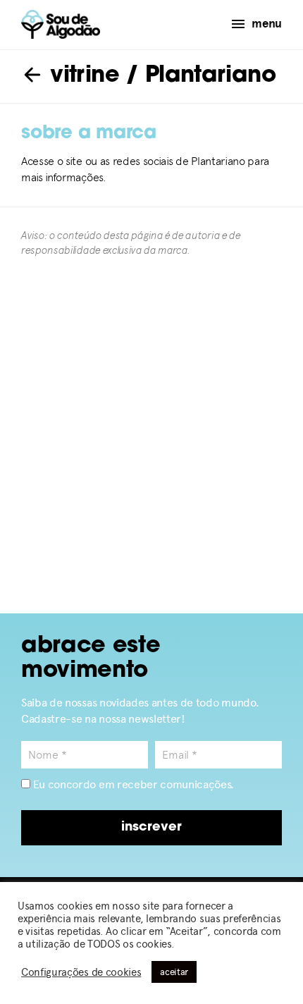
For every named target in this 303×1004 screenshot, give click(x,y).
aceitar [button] (174, 972)
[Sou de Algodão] (60, 24)
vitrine (81, 76)
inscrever (151, 827)
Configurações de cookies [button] (81, 972)
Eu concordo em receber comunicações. (132, 784)
